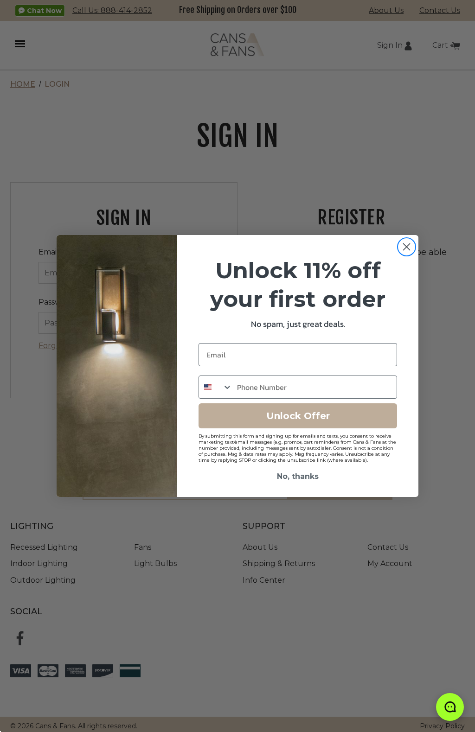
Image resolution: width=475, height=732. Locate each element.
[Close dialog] (406, 247)
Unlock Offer (298, 415)
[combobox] (215, 387)
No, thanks (298, 476)
